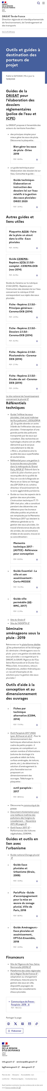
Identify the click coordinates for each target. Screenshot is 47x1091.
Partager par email (29, 1023)
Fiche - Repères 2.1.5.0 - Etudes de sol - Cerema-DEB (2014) (23, 379)
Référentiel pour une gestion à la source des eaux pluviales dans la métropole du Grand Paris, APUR (24, 465)
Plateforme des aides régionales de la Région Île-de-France (25, 972)
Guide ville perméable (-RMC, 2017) (22, 602)
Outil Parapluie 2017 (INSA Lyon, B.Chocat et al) (23, 734)
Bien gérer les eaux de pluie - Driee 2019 (24, 150)
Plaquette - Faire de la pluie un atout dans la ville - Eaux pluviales (22, 237)
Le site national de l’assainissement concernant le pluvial (22, 398)
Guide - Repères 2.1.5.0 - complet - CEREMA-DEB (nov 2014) (23, 264)
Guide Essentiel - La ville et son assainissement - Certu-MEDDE (25, 576)
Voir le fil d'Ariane (8, 32)
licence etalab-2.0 (12, 1088)
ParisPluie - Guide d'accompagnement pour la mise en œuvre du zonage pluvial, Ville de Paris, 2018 (25, 901)
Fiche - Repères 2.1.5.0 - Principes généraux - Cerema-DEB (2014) (22, 308)
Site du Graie (16, 619)
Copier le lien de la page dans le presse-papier (36, 1023)
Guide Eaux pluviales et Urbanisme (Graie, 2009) (24, 870)
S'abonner (16, 1030)
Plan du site (6, 1075)
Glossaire (15, 1075)
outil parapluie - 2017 (22, 789)
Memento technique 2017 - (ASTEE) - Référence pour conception (25, 548)
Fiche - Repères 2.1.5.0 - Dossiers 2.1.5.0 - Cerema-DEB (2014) (22, 331)
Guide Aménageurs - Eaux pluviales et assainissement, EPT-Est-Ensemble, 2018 (25, 934)
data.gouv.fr (27, 1067)
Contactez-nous (31, 1079)
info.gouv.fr (7, 1062)
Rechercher (38, 3)
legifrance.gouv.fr (9, 1067)
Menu (43, 3)
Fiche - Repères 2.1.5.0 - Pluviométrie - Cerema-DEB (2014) (23, 355)
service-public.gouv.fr (26, 1062)
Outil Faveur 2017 (18, 827)
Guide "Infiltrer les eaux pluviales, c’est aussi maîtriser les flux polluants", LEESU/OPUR (25, 417)
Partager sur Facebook (8, 1023)
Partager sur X (15, 1023)
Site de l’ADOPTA (18, 623)
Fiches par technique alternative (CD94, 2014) (24, 714)
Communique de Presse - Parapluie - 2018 (23, 1003)
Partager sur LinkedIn (22, 1023)
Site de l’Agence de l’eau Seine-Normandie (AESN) (25, 966)
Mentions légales (17, 1079)
